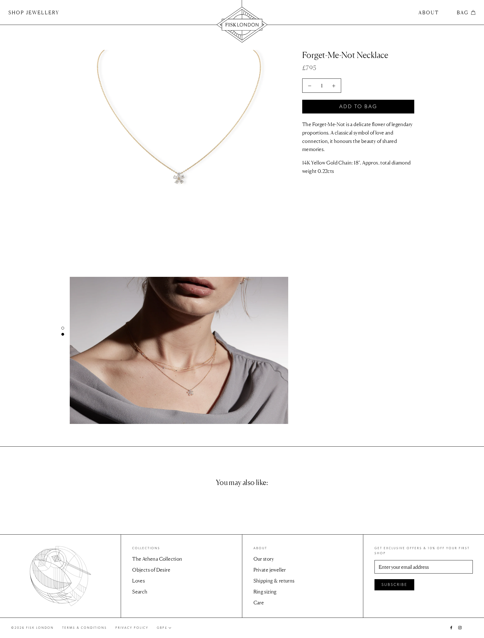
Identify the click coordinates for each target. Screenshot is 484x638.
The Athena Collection (157, 559)
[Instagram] (460, 627)
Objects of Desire (151, 570)
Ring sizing (265, 591)
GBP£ (162, 627)
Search (139, 591)
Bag (463, 12)
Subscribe (394, 585)
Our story (263, 559)
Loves (138, 580)
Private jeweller (269, 570)
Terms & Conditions (84, 627)
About (428, 12)
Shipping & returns (274, 580)
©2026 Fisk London (32, 627)
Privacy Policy (131, 627)
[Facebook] (451, 627)
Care (258, 602)
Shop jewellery (33, 12)
